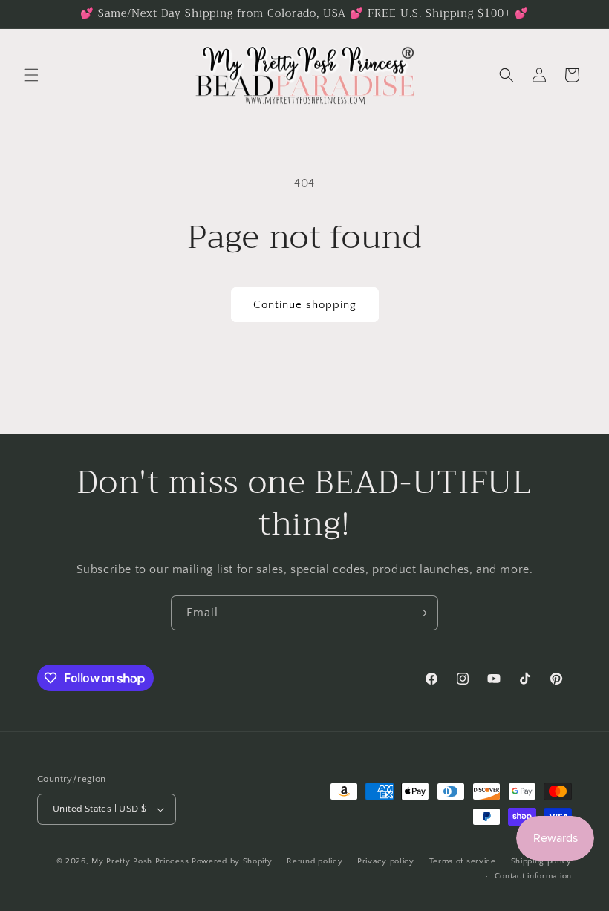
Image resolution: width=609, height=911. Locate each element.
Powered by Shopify (232, 861)
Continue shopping (304, 304)
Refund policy (314, 861)
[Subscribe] (421, 612)
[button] (31, 75)
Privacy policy (385, 861)
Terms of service (462, 861)
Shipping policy (542, 861)
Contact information (533, 876)
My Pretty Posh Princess (140, 861)
